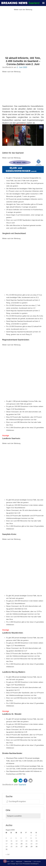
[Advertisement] (23, 34)
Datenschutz (27, 861)
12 (16, 841)
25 (11, 846)
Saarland (22, 785)
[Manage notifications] (5, 861)
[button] (15, 780)
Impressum (19, 861)
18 (11, 844)
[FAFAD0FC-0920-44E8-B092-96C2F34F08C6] (23, 166)
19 (16, 844)
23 (36, 844)
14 (26, 841)
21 (26, 844)
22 (31, 844)
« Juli (7, 854)
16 (36, 841)
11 (11, 841)
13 (21, 841)
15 (31, 841)
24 (6, 846)
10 (6, 841)
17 (6, 844)
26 (16, 846)
